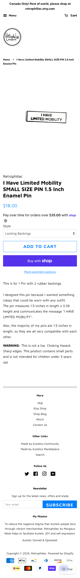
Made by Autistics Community (40, 443)
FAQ (40, 403)
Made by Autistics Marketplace (40, 449)
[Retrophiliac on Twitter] (27, 474)
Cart (73, 15)
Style (7, 226)
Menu (12, 15)
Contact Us (40, 424)
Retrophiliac (38, 553)
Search (40, 454)
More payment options (40, 271)
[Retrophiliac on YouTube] (53, 474)
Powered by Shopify (60, 553)
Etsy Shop (40, 408)
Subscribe (59, 504)
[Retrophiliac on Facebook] (35, 474)
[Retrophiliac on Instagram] (44, 474)
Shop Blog (40, 414)
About (40, 419)
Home (6, 59)
